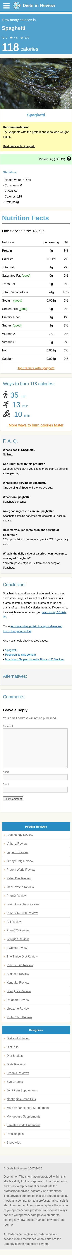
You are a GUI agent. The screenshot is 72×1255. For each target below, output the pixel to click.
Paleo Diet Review (19, 878)
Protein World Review (21, 869)
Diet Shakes (15, 1055)
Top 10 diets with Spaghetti (36, 368)
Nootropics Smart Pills (21, 1099)
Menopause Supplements (23, 1116)
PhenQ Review (17, 895)
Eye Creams (15, 1081)
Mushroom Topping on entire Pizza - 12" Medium (34, 659)
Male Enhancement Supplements (28, 1107)
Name (6, 771)
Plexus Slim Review (20, 965)
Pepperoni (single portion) (20, 654)
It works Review (17, 947)
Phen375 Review (18, 930)
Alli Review (14, 921)
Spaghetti (10, 650)
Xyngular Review (18, 982)
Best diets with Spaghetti (19, 146)
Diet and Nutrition (18, 1038)
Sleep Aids (14, 1142)
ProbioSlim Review (19, 1017)
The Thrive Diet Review (22, 956)
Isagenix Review (17, 852)
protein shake (41, 132)
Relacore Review (18, 999)
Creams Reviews (18, 1073)
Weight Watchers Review (23, 904)
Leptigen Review (18, 939)
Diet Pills (12, 1047)
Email (6, 784)
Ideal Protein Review (20, 887)
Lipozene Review (18, 1008)
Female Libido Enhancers (23, 1125)
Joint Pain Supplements (22, 1090)
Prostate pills (15, 1133)
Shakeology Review (20, 834)
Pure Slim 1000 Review (22, 913)
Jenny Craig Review (20, 861)
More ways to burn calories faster (36, 425)
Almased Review (18, 973)
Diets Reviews (16, 1064)
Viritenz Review (17, 843)
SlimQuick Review (19, 991)
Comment (8, 725)
